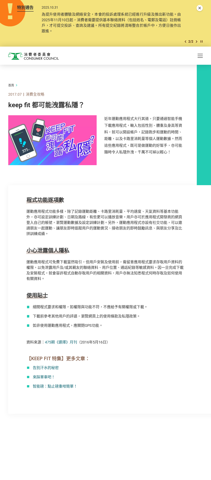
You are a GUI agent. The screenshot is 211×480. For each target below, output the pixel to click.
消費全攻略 (35, 94)
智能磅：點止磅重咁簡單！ (55, 386)
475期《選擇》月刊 (61, 342)
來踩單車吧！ (44, 376)
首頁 (11, 85)
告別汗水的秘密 (46, 367)
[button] (185, 41)
